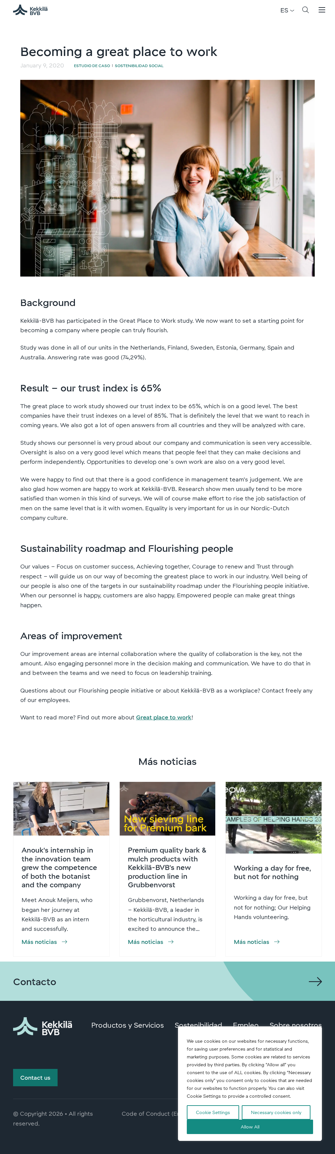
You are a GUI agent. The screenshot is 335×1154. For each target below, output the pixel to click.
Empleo (246, 1024)
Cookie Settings (213, 1112)
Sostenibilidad (198, 1024)
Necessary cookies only (276, 1112)
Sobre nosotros (296, 1024)
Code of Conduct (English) (158, 1113)
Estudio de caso (92, 65)
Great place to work (163, 717)
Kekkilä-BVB (34, 10)
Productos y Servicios (127, 1024)
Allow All (250, 1126)
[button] (305, 10)
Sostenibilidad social (139, 65)
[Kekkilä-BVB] (42, 1025)
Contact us (35, 1077)
